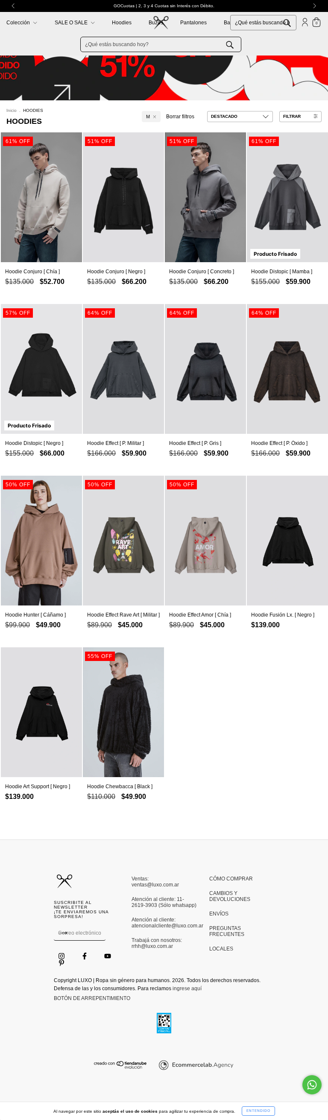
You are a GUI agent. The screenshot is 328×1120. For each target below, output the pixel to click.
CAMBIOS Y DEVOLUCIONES (229, 896)
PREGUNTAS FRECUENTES (226, 931)
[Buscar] (293, 22)
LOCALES (221, 949)
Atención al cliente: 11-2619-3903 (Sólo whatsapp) (164, 902)
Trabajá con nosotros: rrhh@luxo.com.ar (157, 943)
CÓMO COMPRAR (231, 879)
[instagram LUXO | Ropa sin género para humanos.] (62, 956)
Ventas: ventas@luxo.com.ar (155, 882)
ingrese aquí (187, 988)
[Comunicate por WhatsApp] (312, 1084)
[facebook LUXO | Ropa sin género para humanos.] (85, 956)
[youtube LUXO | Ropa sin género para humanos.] (107, 956)
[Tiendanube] (120, 1067)
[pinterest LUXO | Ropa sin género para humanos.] (61, 963)
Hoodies (122, 23)
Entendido (258, 1111)
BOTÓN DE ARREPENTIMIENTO (92, 998)
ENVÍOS (218, 914)
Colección (18, 23)
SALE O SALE (72, 23)
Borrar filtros (180, 117)
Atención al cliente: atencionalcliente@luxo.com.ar (164, 923)
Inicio (11, 110)
